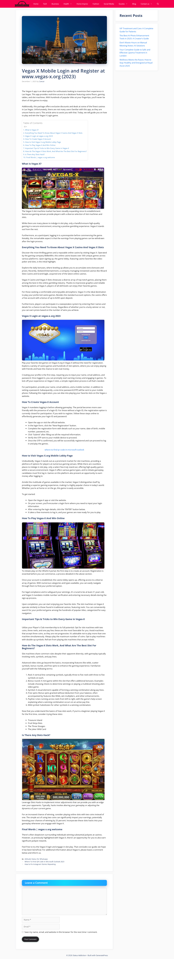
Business (55, 4)
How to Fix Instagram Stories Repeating (40, 864)
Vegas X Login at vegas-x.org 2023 (39, 136)
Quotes (122, 4)
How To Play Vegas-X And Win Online (40, 145)
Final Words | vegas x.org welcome (40, 157)
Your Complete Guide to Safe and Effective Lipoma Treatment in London (135, 52)
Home (35, 4)
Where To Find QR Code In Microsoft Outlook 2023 (44, 861)
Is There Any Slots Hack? (35, 154)
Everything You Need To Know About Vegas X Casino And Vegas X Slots (53, 133)
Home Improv (82, 4)
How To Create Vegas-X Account (38, 139)
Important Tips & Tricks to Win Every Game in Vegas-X (47, 148)
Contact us (145, 4)
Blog (134, 4)
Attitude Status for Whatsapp (36, 859)
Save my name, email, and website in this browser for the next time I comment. (61, 932)
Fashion (96, 4)
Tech (45, 4)
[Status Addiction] (22, 4)
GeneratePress (102, 955)
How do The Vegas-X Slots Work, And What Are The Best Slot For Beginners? (56, 151)
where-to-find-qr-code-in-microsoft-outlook (64, 449)
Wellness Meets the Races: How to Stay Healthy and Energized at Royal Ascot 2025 (136, 62)
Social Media (109, 4)
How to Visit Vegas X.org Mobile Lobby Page (43, 142)
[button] (158, 4)
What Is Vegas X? (32, 130)
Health (66, 4)
